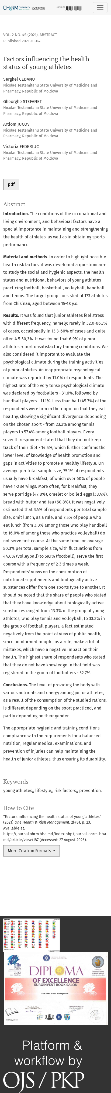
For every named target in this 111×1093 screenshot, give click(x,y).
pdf (11, 184)
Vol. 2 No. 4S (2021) (20, 35)
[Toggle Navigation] (100, 7)
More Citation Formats (30, 850)
